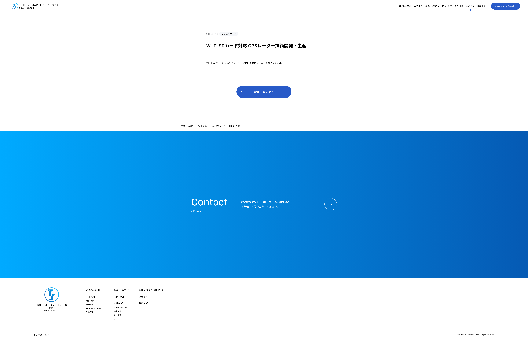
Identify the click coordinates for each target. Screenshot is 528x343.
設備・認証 (447, 6)
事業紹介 (90, 296)
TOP (183, 126)
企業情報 (118, 303)
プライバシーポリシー (42, 335)
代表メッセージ (120, 307)
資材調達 (90, 304)
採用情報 (481, 6)
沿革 (116, 319)
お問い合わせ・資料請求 (505, 6)
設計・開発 (90, 300)
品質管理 (90, 312)
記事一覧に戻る (264, 92)
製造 (95, 308)
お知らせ (470, 6)
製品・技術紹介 (432, 6)
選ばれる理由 (405, 6)
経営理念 (117, 311)
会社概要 (117, 315)
